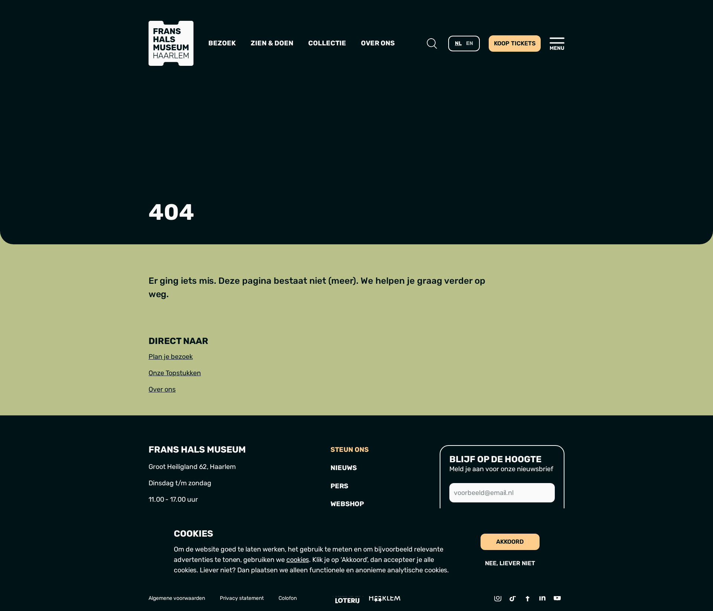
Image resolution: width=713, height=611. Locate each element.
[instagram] (497, 597)
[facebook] (527, 597)
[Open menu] (557, 43)
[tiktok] (512, 597)
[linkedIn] (542, 597)
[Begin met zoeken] (431, 43)
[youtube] (557, 597)
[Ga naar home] (171, 43)
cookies (297, 560)
